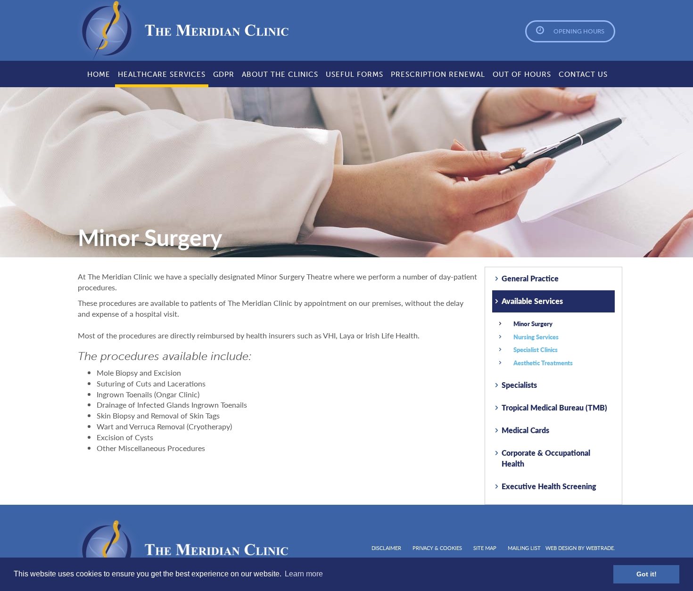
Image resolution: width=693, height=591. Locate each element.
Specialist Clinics (535, 349)
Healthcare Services (162, 74)
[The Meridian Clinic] (140, 30)
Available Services (532, 301)
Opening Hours (578, 31)
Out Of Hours (522, 74)
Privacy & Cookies (437, 547)
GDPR (223, 74)
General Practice (530, 278)
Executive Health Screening (549, 486)
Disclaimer (386, 547)
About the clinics (280, 74)
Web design (561, 547)
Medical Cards (525, 430)
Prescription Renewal (438, 74)
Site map (484, 547)
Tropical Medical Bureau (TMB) (554, 407)
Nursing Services (536, 336)
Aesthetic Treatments (543, 362)
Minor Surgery (533, 323)
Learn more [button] (304, 574)
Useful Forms (354, 74)
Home (98, 74)
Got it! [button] (646, 574)
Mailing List (524, 547)
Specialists (519, 384)
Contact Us (583, 74)
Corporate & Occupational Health (546, 458)
